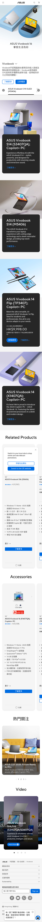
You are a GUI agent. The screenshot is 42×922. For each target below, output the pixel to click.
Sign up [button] (35, 891)
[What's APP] (24, 898)
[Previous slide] (2, 824)
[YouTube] (18, 898)
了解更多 (18, 549)
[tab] (14, 852)
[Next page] (26, 779)
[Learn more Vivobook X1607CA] (21, 58)
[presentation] (16, 779)
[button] (3, 3)
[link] (21, 2)
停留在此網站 (21, 463)
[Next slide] (38, 90)
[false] (21, 82)
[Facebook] (12, 898)
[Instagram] (30, 898)
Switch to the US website (21, 468)
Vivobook (29, 862)
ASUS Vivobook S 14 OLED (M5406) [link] (20, 90)
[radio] (16, 605)
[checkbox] (18, 565)
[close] (36, 450)
